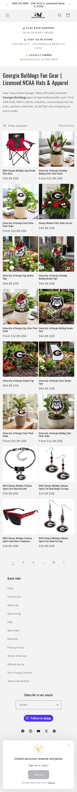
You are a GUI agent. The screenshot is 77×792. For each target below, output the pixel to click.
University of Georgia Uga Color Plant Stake (20, 329)
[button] (7, 15)
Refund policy (15, 664)
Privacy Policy (15, 647)
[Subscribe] (57, 704)
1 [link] (13, 562)
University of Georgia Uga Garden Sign (18, 277)
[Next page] (64, 562)
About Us (13, 605)
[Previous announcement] (7, 5)
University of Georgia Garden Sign (18, 380)
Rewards (12, 639)
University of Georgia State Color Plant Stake (18, 224)
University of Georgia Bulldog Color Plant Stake (55, 434)
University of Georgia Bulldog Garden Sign (56, 329)
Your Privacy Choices (19, 672)
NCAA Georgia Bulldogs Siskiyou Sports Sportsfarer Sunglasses (17, 539)
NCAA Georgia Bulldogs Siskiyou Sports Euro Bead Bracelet (17, 487)
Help (10, 588)
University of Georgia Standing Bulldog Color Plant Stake (53, 172)
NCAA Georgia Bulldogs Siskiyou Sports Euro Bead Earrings (53, 539)
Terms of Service (17, 656)
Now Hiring (14, 613)
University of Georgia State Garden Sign (55, 382)
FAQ (9, 622)
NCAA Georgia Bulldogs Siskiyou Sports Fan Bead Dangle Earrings (54, 487)
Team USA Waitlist (18, 681)
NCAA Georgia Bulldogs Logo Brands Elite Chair (19, 172)
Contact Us (14, 596)
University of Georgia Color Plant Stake (18, 434)
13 (53, 562)
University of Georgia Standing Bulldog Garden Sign (53, 277)
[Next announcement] (70, 5)
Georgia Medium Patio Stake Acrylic (55, 223)
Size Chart (13, 630)
